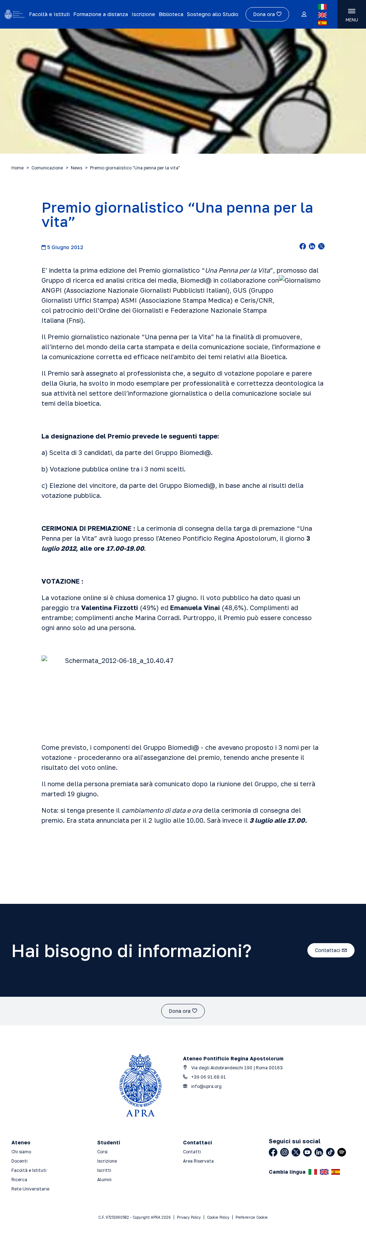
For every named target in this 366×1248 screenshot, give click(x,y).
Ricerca (19, 1179)
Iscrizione (143, 14)
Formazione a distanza (100, 14)
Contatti (192, 1151)
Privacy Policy (189, 1217)
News (76, 167)
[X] (296, 1152)
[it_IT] (322, 7)
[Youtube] (307, 1152)
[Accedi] (303, 14)
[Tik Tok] (330, 1152)
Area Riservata (198, 1161)
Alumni (104, 1179)
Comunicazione (47, 167)
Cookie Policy (218, 1217)
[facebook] (303, 247)
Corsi (102, 1151)
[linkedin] (312, 247)
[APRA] (14, 14)
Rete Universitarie (30, 1189)
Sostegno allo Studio (212, 14)
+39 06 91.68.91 (208, 1077)
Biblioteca (171, 14)
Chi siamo (21, 1151)
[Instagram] (284, 1152)
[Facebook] (273, 1152)
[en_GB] (322, 15)
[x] (321, 247)
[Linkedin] (319, 1152)
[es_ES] (322, 23)
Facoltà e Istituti (49, 14)
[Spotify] (341, 1152)
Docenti (19, 1161)
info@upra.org (206, 1086)
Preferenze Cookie (252, 1217)
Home (17, 167)
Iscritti (104, 1170)
